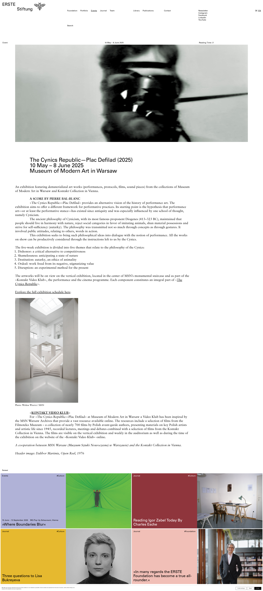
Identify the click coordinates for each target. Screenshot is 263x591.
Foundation (72, 11)
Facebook (202, 15)
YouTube (202, 20)
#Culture (60, 476)
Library (136, 11)
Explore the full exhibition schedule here (42, 292)
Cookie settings (241, 588)
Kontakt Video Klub (50, 412)
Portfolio (84, 11)
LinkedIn (202, 18)
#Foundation (190, 532)
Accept (257, 588)
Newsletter (203, 11)
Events (94, 11)
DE (256, 11)
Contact (167, 11)
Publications (148, 11)
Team (112, 11)
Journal (103, 11)
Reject (250, 588)
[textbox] (110, 26)
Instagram (202, 13)
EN (259, 11)
